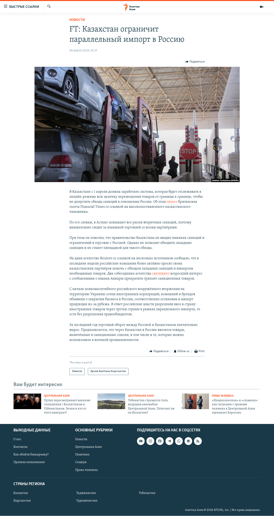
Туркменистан (86, 500)
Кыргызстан (22, 500)
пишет (172, 202)
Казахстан (20, 493)
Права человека (222, 395)
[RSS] (198, 441)
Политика (82, 454)
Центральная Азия (57, 395)
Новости (77, 20)
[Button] (195, 61)
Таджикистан (86, 493)
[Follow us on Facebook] (160, 441)
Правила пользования (29, 462)
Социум (80, 462)
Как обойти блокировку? (31, 454)
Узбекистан (147, 493)
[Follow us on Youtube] (141, 441)
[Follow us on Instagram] (150, 441)
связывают (161, 274)
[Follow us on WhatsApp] (179, 441)
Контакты (20, 447)
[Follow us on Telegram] (169, 441)
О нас (17, 439)
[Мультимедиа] (262, 7)
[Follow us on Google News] (188, 441)
